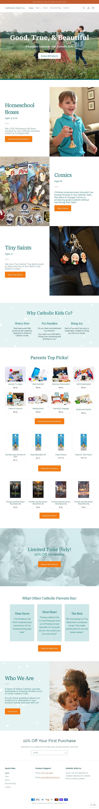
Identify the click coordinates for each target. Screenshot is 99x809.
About (7, 780)
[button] (38, 8)
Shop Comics (62, 208)
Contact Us (12, 711)
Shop (7, 776)
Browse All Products (49, 56)
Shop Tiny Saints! (15, 274)
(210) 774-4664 (47, 773)
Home (7, 773)
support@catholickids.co (50, 777)
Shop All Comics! (49, 515)
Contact (8, 787)
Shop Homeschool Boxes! (18, 139)
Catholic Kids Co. (42, 803)
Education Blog (10, 783)
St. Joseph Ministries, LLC (59, 803)
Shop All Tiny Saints (49, 468)
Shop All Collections (49, 648)
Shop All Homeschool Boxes (49, 421)
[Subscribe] (65, 752)
